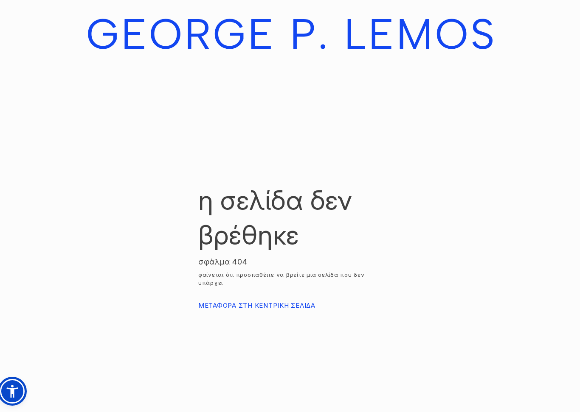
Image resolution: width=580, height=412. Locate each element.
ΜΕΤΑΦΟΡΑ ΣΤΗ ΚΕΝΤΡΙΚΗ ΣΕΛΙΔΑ (256, 305)
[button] (12, 391)
